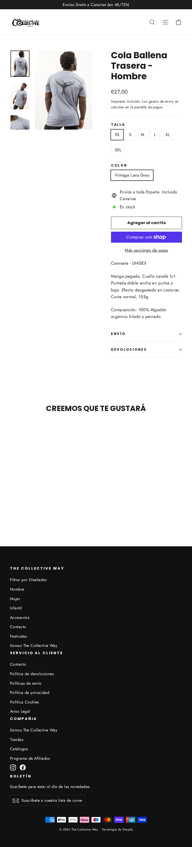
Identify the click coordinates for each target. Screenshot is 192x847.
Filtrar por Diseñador (28, 580)
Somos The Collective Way (33, 645)
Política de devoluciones (32, 674)
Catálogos (19, 749)
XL (168, 135)
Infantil (16, 608)
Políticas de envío (26, 683)
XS (117, 135)
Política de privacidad (29, 692)
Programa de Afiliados (30, 758)
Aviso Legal (20, 711)
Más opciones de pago (146, 250)
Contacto (18, 627)
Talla (118, 125)
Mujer (15, 599)
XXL (118, 150)
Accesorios (19, 617)
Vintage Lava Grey (132, 175)
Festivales (18, 636)
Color (119, 166)
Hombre (17, 589)
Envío (118, 333)
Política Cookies (24, 702)
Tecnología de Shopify (117, 829)
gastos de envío (161, 101)
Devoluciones (129, 349)
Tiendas (16, 739)
